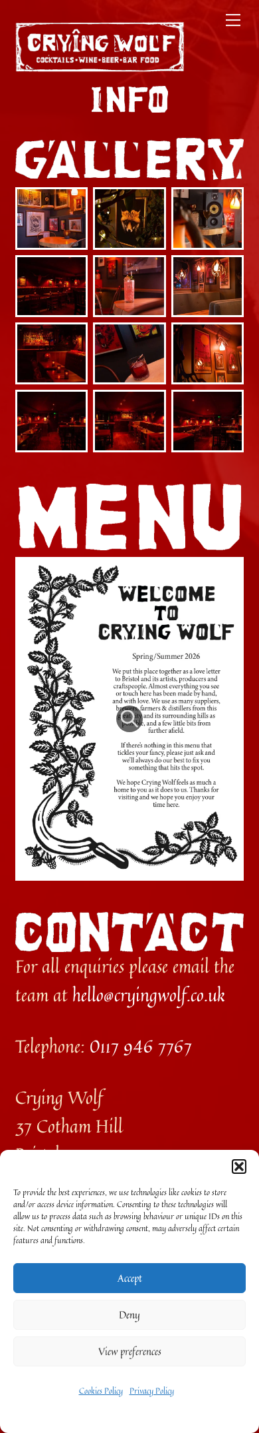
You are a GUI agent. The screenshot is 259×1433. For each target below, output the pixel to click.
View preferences (129, 1351)
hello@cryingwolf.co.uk (148, 994)
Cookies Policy (101, 1390)
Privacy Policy (152, 1390)
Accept (130, 1278)
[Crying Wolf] (99, 66)
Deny (129, 1314)
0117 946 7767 (141, 1046)
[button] (239, 1166)
